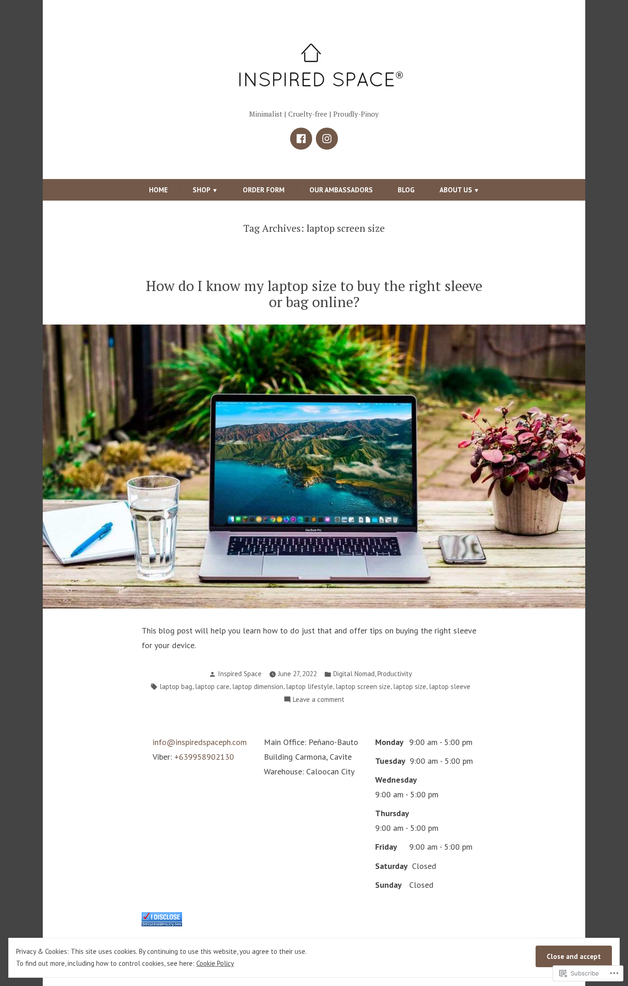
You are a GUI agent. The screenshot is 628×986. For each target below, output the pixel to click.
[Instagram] (327, 139)
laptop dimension (257, 686)
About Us (456, 189)
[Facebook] (301, 139)
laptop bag (176, 686)
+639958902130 (204, 756)
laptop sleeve (449, 686)
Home (158, 189)
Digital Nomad (354, 673)
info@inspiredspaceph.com (200, 742)
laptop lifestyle (309, 686)
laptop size (409, 686)
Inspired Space (240, 673)
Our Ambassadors (341, 189)
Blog (406, 189)
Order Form (264, 189)
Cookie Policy (215, 963)
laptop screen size (363, 686)
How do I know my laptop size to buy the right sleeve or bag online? (314, 293)
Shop (202, 189)
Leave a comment (318, 700)
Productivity (394, 673)
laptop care (212, 686)
